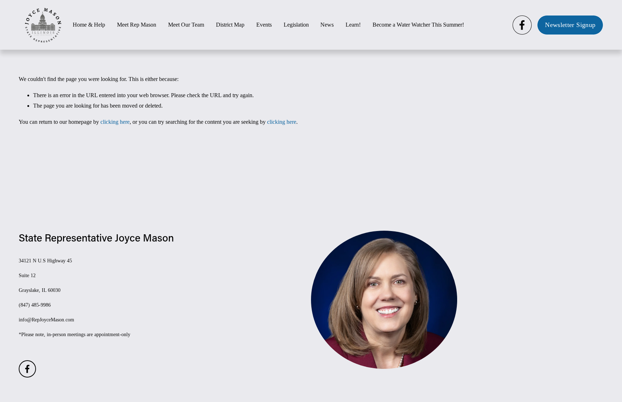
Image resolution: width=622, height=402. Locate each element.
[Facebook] (522, 25)
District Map (230, 25)
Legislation (296, 25)
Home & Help (89, 25)
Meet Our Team (186, 25)
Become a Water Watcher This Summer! (418, 25)
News (327, 25)
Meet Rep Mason (136, 25)
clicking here (115, 122)
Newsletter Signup (570, 24)
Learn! (353, 25)
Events (264, 25)
